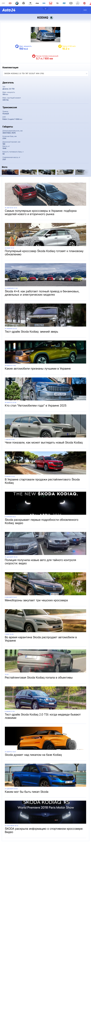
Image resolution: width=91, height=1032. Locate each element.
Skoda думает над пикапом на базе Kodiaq (33, 754)
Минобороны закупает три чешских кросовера (36, 600)
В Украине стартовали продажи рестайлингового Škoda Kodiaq (42, 481)
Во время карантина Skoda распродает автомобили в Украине (41, 639)
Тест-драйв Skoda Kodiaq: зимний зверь (31, 331)
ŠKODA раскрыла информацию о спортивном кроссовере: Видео (44, 830)
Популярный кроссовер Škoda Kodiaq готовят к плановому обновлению (44, 252)
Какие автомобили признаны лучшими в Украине (38, 368)
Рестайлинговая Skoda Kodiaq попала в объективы (39, 677)
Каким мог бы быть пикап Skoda (26, 791)
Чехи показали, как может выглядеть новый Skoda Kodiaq (44, 442)
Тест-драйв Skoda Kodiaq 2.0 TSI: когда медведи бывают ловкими (43, 716)
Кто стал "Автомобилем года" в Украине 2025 (35, 405)
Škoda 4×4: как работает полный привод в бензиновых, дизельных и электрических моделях (42, 293)
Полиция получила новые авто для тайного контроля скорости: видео (40, 561)
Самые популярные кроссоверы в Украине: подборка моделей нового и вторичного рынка (41, 212)
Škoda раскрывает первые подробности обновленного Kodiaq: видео (41, 521)
